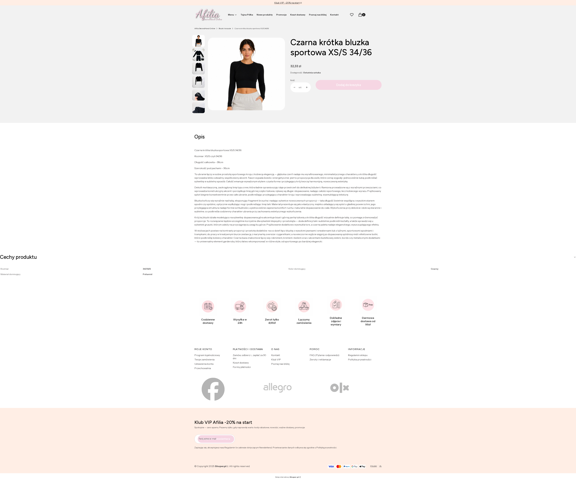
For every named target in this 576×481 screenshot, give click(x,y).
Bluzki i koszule (225, 28)
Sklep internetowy (287, 477)
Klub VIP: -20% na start (287, 2)
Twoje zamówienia (204, 359)
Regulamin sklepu (358, 355)
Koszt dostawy (241, 362)
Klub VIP (276, 359)
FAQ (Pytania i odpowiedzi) (324, 355)
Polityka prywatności (359, 359)
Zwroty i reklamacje (320, 359)
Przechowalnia (202, 368)
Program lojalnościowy (207, 355)
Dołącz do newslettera (216, 438)
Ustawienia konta (203, 363)
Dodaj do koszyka (348, 85)
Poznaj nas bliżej (280, 363)
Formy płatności (242, 366)
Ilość (292, 80)
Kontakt (275, 355)
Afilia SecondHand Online (204, 28)
